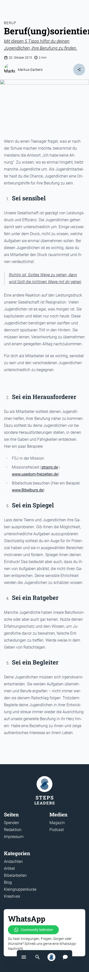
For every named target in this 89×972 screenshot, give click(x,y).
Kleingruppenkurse (20, 889)
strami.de (50, 467)
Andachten (13, 861)
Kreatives (12, 896)
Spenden (11, 822)
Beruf (10, 23)
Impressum (13, 836)
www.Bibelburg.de (27, 490)
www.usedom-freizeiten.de (35, 474)
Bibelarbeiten (15, 875)
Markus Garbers (30, 70)
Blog (8, 882)
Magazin (57, 822)
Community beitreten (37, 930)
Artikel (9, 868)
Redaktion (13, 829)
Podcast (56, 829)
